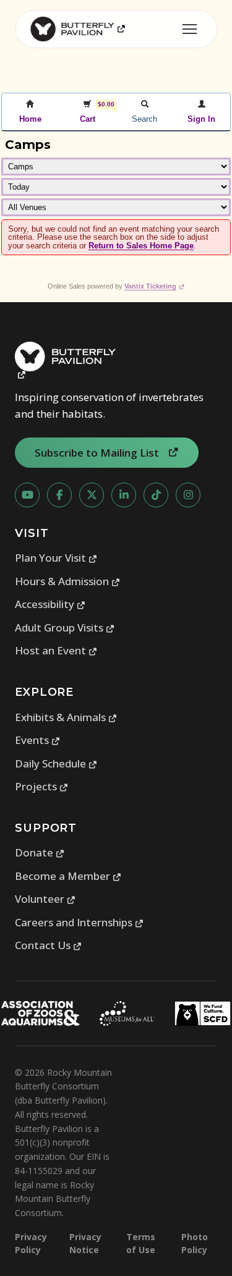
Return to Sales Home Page (141, 245)
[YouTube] (27, 495)
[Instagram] (188, 495)
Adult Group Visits (65, 627)
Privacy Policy (31, 1243)
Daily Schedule (56, 763)
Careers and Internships (79, 922)
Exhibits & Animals (66, 717)
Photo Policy (194, 1243)
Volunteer (45, 899)
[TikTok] (156, 495)
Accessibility (50, 604)
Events (38, 740)
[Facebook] (59, 495)
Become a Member (68, 876)
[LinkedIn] (123, 495)
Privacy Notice (85, 1243)
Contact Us (48, 945)
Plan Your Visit (56, 558)
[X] (91, 495)
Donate (40, 852)
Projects (42, 786)
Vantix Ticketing (154, 286)
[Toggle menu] (189, 29)
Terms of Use (140, 1243)
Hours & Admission (68, 581)
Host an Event (56, 650)
